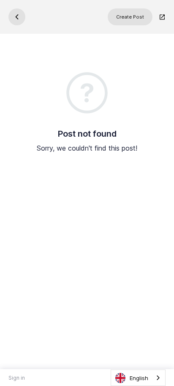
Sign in (16, 378)
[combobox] (138, 378)
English (139, 378)
